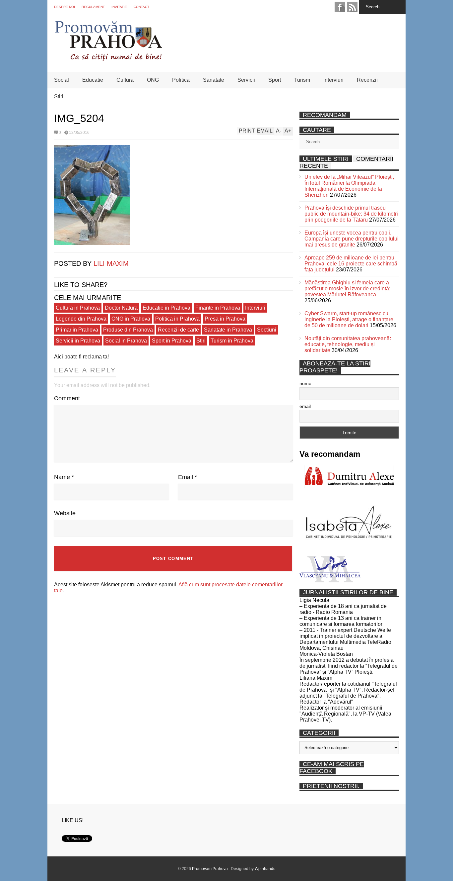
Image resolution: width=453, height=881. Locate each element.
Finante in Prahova (217, 308)
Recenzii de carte (178, 330)
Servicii (246, 80)
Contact (141, 7)
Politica (181, 80)
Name (64, 477)
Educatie (92, 80)
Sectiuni (266, 330)
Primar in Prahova (77, 330)
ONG (153, 80)
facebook (340, 7)
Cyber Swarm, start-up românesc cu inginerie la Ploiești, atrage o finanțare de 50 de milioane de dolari (348, 319)
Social (61, 80)
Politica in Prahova (177, 319)
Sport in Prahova (171, 340)
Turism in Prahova (232, 340)
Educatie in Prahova (166, 308)
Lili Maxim (111, 263)
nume (305, 383)
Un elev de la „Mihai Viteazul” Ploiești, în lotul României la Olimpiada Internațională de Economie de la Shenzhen (349, 186)
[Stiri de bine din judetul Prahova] (108, 58)
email (305, 406)
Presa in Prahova (225, 319)
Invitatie (119, 7)
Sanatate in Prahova (228, 330)
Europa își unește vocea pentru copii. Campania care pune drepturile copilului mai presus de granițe (351, 238)
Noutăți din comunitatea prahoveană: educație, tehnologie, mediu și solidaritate (347, 344)
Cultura (125, 80)
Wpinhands (265, 868)
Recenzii (367, 80)
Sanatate (213, 80)
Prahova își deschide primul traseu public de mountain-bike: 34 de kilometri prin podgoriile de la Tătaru (351, 214)
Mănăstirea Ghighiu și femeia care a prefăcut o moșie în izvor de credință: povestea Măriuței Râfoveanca (347, 288)
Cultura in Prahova (78, 308)
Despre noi (64, 7)
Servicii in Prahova (78, 340)
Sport (274, 80)
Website (65, 513)
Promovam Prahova (210, 868)
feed (352, 7)
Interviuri (333, 80)
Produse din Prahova (128, 330)
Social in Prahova (126, 340)
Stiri (58, 96)
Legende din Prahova (81, 319)
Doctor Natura (121, 308)
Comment (67, 398)
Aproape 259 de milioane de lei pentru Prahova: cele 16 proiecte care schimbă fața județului (350, 263)
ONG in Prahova (130, 319)
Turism (302, 80)
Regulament (93, 7)
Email (187, 477)
